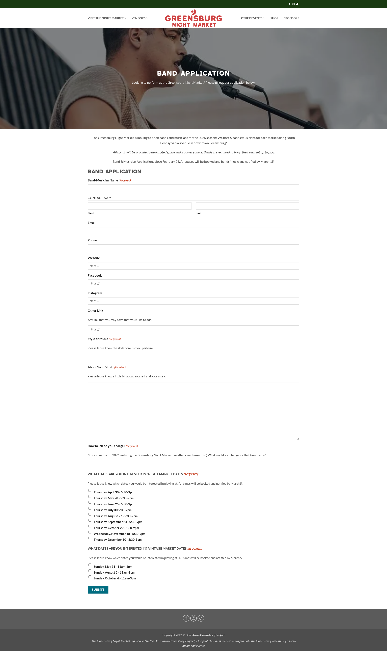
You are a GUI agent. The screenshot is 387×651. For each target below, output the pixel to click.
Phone (92, 240)
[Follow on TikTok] (297, 4)
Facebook (95, 275)
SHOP (274, 18)
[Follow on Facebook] (289, 4)
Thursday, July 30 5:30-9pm (113, 510)
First (91, 213)
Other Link (95, 310)
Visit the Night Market (106, 18)
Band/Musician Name (109, 180)
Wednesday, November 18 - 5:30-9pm (120, 533)
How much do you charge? (113, 446)
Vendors (139, 18)
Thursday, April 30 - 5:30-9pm (114, 492)
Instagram (95, 293)
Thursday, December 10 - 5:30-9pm (118, 539)
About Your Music (107, 367)
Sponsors (291, 18)
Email (91, 222)
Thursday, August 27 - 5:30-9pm (116, 516)
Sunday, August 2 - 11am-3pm (114, 572)
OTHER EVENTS (251, 18)
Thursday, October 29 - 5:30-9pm (116, 528)
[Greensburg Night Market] (193, 18)
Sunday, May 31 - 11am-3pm (113, 566)
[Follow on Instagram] (293, 4)
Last (199, 213)
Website (94, 258)
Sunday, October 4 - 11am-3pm (115, 578)
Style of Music (104, 339)
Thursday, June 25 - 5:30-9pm (114, 504)
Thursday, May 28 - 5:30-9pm (114, 498)
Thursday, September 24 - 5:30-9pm (118, 522)
